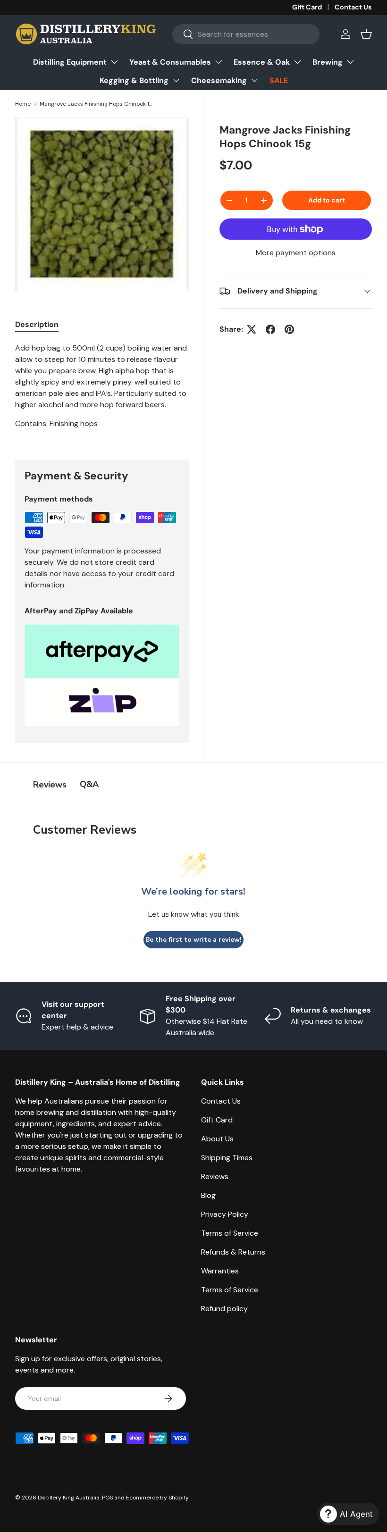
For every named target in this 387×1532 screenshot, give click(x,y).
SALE (278, 80)
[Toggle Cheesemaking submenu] (254, 80)
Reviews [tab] (50, 784)
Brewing (327, 62)
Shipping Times (226, 1158)
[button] (366, 34)
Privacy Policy (224, 1214)
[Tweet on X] (251, 329)
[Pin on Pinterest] (289, 329)
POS (107, 1497)
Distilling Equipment (70, 62)
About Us (217, 1139)
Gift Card (307, 7)
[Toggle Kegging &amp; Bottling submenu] (176, 80)
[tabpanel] (102, 390)
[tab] (37, 324)
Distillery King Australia (69, 1497)
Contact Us (353, 7)
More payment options (296, 253)
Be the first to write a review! (193, 939)
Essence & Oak (262, 62)
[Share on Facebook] (270, 329)
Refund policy (224, 1309)
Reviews (214, 1176)
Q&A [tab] (89, 784)
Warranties (220, 1271)
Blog (208, 1195)
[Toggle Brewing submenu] (350, 61)
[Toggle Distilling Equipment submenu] (114, 61)
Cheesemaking (219, 80)
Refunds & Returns (233, 1252)
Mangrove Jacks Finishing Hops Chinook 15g (96, 104)
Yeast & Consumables (170, 62)
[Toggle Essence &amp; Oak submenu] (297, 61)
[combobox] (246, 34)
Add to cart (326, 200)
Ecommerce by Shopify (157, 1497)
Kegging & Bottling (134, 80)
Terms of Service (229, 1233)
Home (23, 104)
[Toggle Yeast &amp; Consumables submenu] (218, 61)
